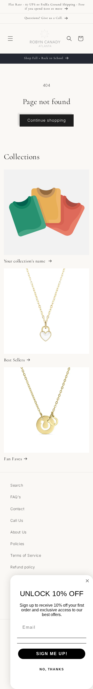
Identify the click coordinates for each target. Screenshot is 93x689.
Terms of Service (25, 555)
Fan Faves (13, 458)
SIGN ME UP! (51, 653)
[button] (10, 38)
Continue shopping (46, 120)
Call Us (16, 520)
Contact (17, 509)
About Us (18, 532)
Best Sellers (14, 360)
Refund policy (22, 567)
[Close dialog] (87, 581)
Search (16, 485)
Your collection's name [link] (25, 261)
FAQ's (15, 497)
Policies (17, 543)
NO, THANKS (52, 669)
